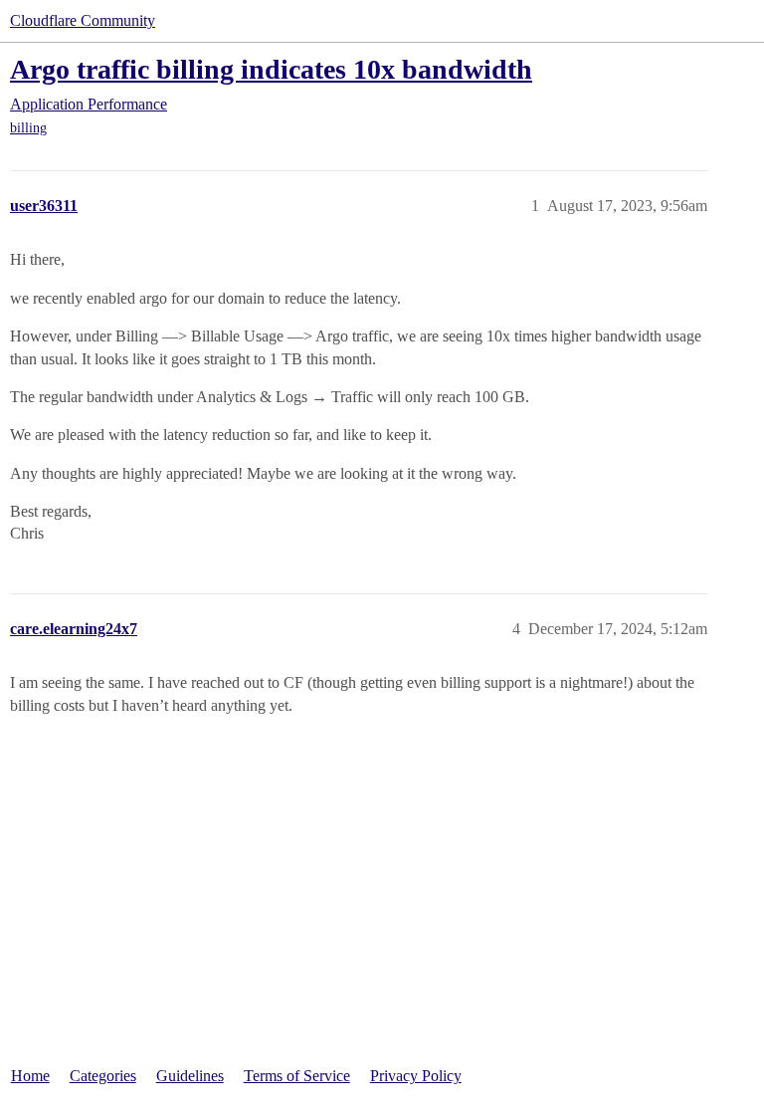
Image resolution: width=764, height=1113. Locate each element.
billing (28, 127)
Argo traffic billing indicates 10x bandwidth (271, 69)
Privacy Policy (416, 1075)
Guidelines (190, 1075)
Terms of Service (297, 1075)
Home (30, 1075)
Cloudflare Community (82, 20)
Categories (103, 1075)
